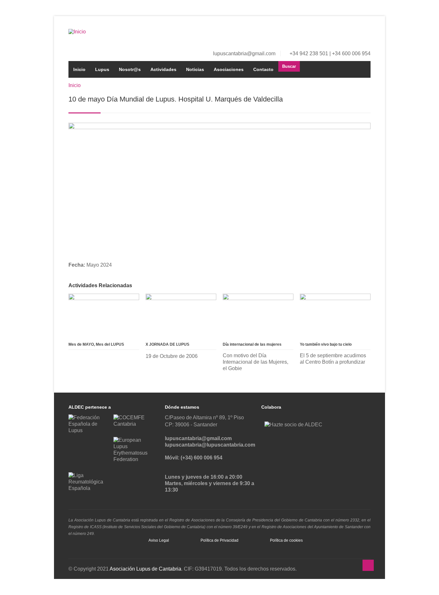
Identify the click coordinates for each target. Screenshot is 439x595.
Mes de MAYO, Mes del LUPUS (96, 344)
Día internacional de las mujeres (252, 344)
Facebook (344, 33)
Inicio (79, 69)
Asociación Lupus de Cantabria (145, 569)
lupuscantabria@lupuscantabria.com (210, 445)
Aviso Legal (158, 540)
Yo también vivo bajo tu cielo (326, 344)
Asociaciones (229, 69)
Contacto (263, 69)
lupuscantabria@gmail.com (244, 53)
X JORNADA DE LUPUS (167, 344)
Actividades (163, 69)
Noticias (195, 69)
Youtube (366, 33)
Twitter (355, 33)
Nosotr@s (130, 69)
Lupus (102, 69)
